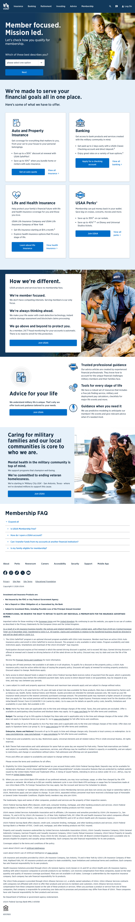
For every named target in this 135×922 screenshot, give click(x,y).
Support (88, 563)
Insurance (18, 6)
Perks (17, 563)
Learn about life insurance (27, 247)
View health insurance (52, 247)
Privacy (6, 581)
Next (24, 72)
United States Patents (23, 775)
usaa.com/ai (52, 853)
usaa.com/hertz (81, 711)
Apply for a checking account (92, 163)
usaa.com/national (32, 734)
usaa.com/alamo (51, 734)
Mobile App (103, 563)
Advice (73, 6)
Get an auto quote (28, 172)
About (6, 563)
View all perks (117, 233)
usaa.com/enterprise (14, 734)
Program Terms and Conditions (29, 660)
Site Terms (27, 581)
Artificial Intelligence (35, 848)
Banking (32, 6)
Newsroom (30, 563)
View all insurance (52, 172)
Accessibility (60, 563)
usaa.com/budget (61, 719)
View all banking (116, 163)
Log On (128, 6)
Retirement (46, 6)
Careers (45, 563)
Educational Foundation (45, 581)
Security (75, 563)
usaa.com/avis (52, 727)
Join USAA (93, 233)
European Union (46, 621)
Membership (87, 6)
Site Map (16, 581)
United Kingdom (67, 621)
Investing (60, 6)
